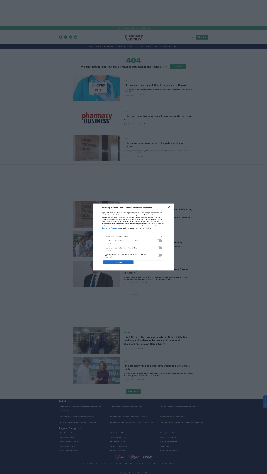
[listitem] (133, 236)
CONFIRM (118, 262)
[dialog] (133, 237)
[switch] (159, 240)
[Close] (170, 208)
